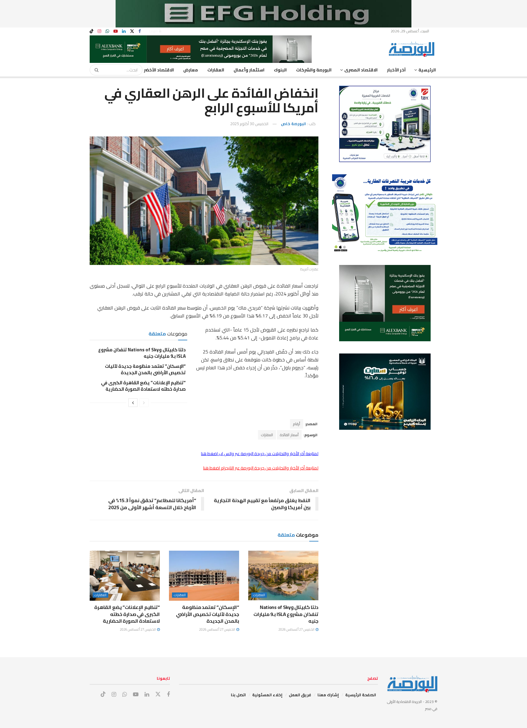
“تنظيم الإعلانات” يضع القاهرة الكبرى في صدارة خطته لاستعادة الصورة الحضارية (143, 385)
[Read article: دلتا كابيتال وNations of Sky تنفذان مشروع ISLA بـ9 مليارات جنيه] (283, 576)
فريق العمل (300, 694)
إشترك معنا (328, 694)
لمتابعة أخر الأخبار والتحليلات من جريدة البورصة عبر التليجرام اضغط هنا (260, 468)
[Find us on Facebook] (139, 31)
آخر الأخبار (396, 70)
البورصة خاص (293, 123)
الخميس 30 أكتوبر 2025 (249, 123)
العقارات (215, 70)
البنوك (280, 70)
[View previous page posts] (144, 402)
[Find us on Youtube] (115, 31)
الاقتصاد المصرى (361, 70)
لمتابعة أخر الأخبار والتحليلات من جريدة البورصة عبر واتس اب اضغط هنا (259, 454)
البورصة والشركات (314, 70)
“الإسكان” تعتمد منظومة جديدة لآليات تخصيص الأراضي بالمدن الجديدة (145, 369)
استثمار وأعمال (249, 70)
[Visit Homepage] (413, 49)
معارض (190, 70)
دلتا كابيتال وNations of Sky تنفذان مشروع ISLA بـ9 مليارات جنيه (142, 352)
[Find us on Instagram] (99, 31)
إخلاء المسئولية (267, 694)
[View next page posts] (133, 402)
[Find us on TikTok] (91, 31)
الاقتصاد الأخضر (159, 70)
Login (154, 30)
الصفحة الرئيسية (360, 694)
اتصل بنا (238, 694)
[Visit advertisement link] (263, 13)
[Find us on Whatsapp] (107, 31)
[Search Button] (94, 69)
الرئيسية (427, 70)
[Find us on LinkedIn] (124, 31)
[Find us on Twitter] (132, 31)
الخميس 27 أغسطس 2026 (296, 629)
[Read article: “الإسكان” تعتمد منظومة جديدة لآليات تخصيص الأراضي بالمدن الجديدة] (204, 576)
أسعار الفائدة (289, 434)
